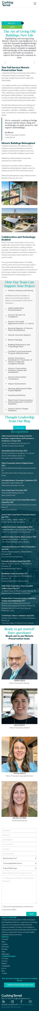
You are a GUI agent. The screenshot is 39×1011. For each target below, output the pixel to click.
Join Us (4, 968)
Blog (3, 971)
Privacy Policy (6, 1007)
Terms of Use (16, 1007)
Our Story (5, 958)
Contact (4, 973)
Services (4, 961)
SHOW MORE (19, 428)
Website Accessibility (26, 1005)
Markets (4, 963)
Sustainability (6, 966)
